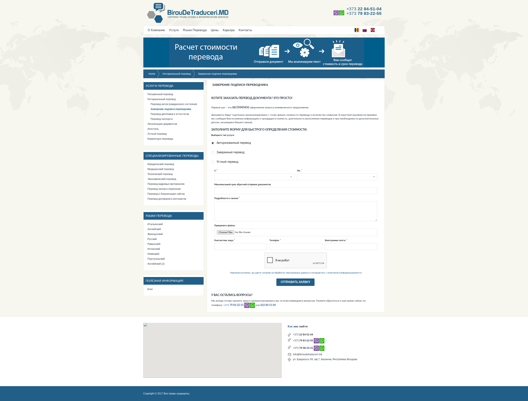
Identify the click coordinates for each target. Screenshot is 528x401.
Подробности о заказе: (226, 198)
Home (151, 73)
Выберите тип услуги (222, 135)
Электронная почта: (335, 240)
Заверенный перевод (231, 152)
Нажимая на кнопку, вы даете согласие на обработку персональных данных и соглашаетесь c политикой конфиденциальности (296, 273)
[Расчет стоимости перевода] (264, 52)
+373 (364, 9)
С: (215, 171)
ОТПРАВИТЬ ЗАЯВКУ (295, 282)
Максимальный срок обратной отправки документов (242, 184)
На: (299, 171)
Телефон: (274, 240)
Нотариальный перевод (177, 73)
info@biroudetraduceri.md (307, 354)
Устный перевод (227, 161)
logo (209, 14)
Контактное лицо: (224, 240)
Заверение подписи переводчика (240, 84)
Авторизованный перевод (234, 143)
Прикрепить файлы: (224, 225)
